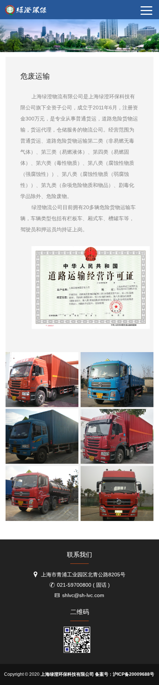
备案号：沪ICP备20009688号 (124, 674)
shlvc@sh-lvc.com (83, 595)
